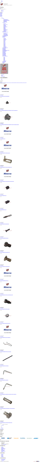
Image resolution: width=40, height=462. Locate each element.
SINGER (4, 28)
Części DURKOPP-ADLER (5, 35)
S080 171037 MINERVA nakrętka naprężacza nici (5, 323)
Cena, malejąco (12, 82)
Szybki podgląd (1, 109)
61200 (4, 60)
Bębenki (3, 18)
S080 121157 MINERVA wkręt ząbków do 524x (5, 252)
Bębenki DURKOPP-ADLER (6, 20)
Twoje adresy (2, 460)
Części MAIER (4, 49)
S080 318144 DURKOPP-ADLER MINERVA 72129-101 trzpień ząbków (7, 408)
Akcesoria (2, 455)
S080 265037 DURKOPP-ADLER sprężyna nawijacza (5, 351)
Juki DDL (5, 38)
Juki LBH (5, 40)
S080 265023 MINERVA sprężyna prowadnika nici (5, 337)
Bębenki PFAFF (5, 21)
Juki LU (4, 42)
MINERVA (5, 25)
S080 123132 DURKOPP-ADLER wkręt (4, 280)
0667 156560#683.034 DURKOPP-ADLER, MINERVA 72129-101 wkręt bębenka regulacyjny (9, 124)
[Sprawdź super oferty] (4, 73)
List (1, 79)
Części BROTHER (4, 31)
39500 (4, 58)
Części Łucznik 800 (5, 34)
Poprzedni (2, 425)
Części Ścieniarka (4, 53)
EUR (1, 0)
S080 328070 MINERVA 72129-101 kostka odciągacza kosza (6, 422)
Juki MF (4, 44)
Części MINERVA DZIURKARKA (6, 50)
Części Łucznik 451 (5, 33)
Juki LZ (4, 43)
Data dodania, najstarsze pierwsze (17, 82)
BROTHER (5, 23)
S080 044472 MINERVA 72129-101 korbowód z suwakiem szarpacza (7, 181)
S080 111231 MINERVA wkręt (3, 195)
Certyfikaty (2, 447)
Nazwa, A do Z (3, 82)
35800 (4, 57)
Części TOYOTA (4, 55)
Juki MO (4, 45)
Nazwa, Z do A (6, 82)
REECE (4, 27)
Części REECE (4, 52)
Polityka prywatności (3, 448)
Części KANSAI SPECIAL (5, 47)
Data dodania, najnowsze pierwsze (23, 82)
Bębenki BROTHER (6, 19)
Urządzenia (2, 454)
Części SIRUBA (4, 54)
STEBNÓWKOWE (5, 29)
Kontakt (2, 451)
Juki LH (4, 41)
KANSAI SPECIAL (6, 24)
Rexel (2, 461)
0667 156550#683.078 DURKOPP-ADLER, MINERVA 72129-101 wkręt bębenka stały (8, 110)
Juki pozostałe (5, 46)
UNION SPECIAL (5, 30)
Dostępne (1, 82)
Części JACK (4, 36)
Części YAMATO (4, 61)
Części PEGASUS (4, 51)
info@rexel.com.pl (4, 444)
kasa (0, 8)
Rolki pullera (4, 62)
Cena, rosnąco (9, 82)
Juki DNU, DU (5, 39)
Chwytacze (4, 22)
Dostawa (2, 449)
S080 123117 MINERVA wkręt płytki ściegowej (5, 266)
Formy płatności (2, 450)
